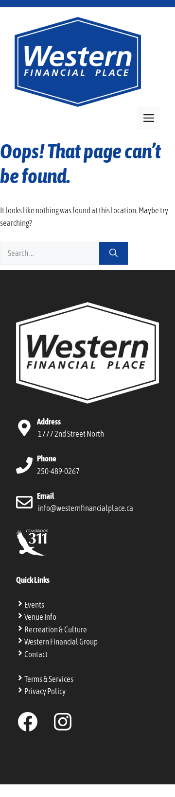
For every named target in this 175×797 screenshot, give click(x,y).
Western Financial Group (61, 641)
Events (34, 605)
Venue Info (40, 617)
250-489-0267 (58, 471)
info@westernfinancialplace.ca (85, 508)
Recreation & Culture (55, 629)
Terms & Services (48, 679)
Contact (36, 654)
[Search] (113, 253)
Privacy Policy (45, 691)
